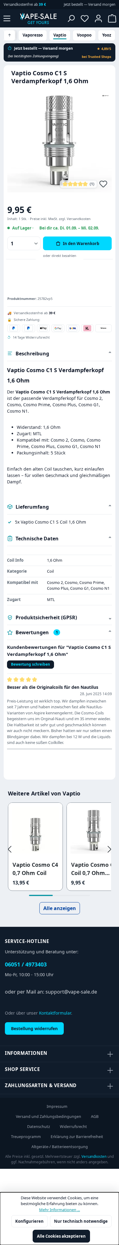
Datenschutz (38, 1126)
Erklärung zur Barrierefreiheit (77, 1136)
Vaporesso (33, 35)
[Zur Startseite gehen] (38, 18)
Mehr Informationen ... (59, 1209)
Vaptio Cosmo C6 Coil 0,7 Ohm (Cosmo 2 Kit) (94, 869)
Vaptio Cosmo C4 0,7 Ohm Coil (35, 869)
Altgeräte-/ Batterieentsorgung (59, 1146)
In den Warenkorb (81, 243)
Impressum (57, 1106)
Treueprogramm (26, 1136)
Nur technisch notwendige (81, 1221)
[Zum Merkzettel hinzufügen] (103, 184)
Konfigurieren (29, 1221)
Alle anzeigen (59, 908)
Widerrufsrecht (73, 1126)
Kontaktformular (55, 1013)
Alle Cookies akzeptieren (61, 1236)
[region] (59, 140)
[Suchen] (71, 18)
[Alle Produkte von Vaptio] (106, 95)
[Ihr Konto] (98, 18)
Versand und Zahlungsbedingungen (48, 1116)
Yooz (106, 35)
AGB (95, 1116)
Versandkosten (93, 1156)
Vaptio (59, 35)
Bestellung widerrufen (34, 1028)
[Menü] (7, 18)
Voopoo (84, 35)
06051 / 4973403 (26, 964)
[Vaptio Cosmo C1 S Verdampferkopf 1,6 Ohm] (59, 140)
